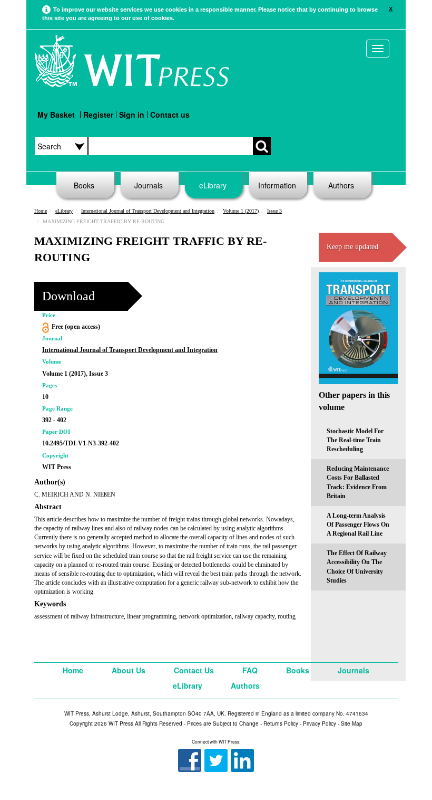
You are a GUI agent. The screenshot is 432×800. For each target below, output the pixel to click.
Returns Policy (280, 723)
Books (84, 185)
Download (68, 296)
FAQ (250, 670)
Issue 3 (274, 211)
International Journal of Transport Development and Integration (147, 211)
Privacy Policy (319, 723)
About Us (128, 670)
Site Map (351, 723)
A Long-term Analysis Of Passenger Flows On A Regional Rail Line (358, 524)
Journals (148, 185)
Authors (341, 185)
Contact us (170, 114)
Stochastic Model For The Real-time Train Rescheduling (355, 440)
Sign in (131, 114)
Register (98, 114)
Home (40, 211)
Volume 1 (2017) (241, 211)
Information (277, 185)
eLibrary (213, 185)
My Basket (56, 114)
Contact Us (194, 670)
